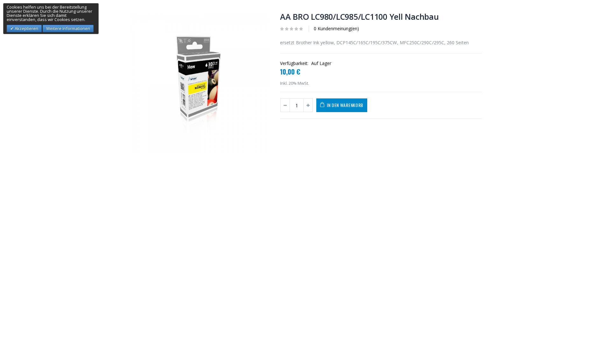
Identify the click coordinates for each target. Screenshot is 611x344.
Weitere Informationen (68, 28)
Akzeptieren (26, 28)
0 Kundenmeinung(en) (336, 28)
